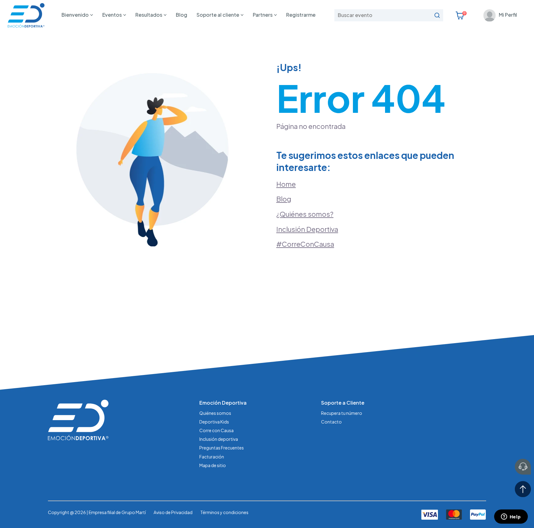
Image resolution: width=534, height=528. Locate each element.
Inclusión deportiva (218, 439)
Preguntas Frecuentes (221, 447)
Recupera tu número (341, 413)
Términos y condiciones (224, 512)
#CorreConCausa (305, 244)
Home (286, 184)
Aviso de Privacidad (173, 512)
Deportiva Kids (214, 421)
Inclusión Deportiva (307, 229)
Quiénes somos (215, 413)
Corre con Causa (216, 430)
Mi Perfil (508, 14)
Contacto (331, 421)
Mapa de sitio (212, 465)
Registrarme (301, 14)
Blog (181, 14)
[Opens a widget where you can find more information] (511, 517)
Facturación (211, 456)
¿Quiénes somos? (304, 214)
